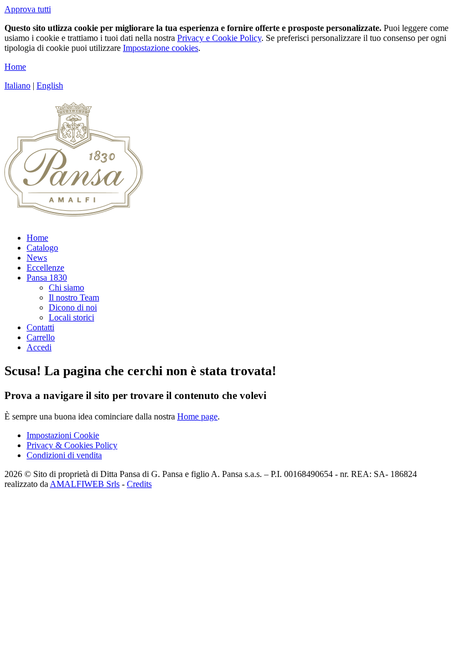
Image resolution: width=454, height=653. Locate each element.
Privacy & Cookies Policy (72, 445)
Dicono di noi (73, 307)
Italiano (17, 85)
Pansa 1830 (47, 277)
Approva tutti (27, 9)
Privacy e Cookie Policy (219, 38)
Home (15, 66)
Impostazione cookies (160, 48)
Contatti (40, 327)
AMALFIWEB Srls (85, 484)
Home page (197, 416)
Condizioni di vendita (64, 455)
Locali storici (71, 317)
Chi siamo (66, 287)
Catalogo (42, 247)
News (37, 257)
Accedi (39, 347)
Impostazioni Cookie (63, 435)
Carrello (41, 337)
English (50, 85)
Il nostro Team (74, 297)
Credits (139, 484)
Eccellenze (45, 267)
